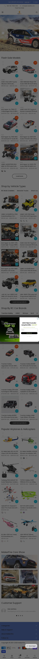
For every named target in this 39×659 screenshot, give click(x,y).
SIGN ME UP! (29, 333)
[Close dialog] (38, 318)
